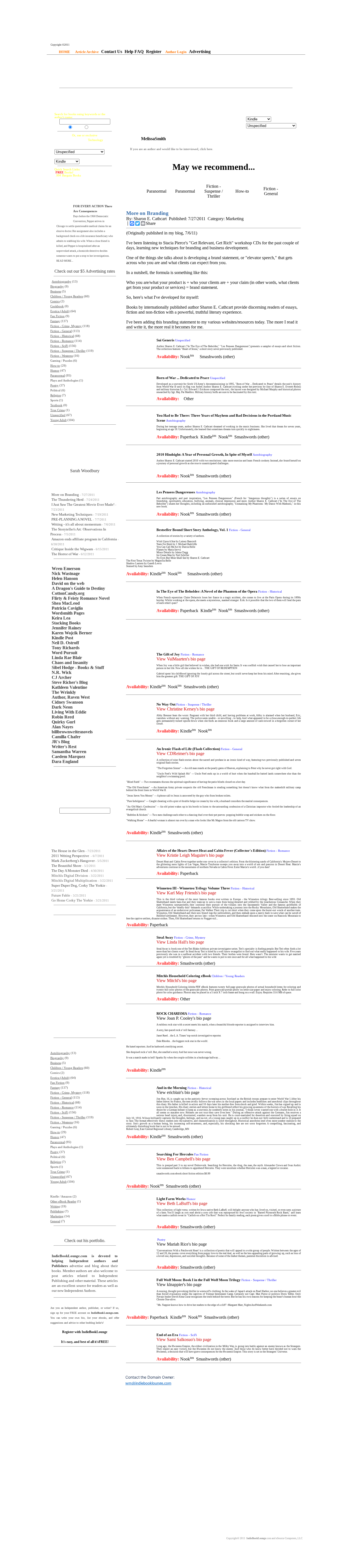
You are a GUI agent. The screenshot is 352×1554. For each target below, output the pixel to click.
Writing (55, 1206)
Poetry (54, 385)
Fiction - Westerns (61, 355)
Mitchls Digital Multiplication (74, 880)
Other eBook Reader (63, 1201)
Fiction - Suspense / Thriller (68, 350)
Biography (57, 286)
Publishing (57, 1211)
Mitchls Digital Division (69, 875)
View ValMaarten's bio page (180, 659)
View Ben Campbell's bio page (183, 1159)
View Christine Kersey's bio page (185, 709)
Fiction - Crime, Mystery (66, 326)
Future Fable (60, 895)
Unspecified (57, 415)
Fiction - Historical (62, 336)
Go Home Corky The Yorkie (72, 900)
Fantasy (55, 321)
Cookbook (57, 306)
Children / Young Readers (66, 296)
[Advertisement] (176, 72)
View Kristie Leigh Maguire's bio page (190, 855)
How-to (55, 365)
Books (77, 127)
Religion (55, 395)
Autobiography (61, 281)
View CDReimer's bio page (180, 753)
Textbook (56, 405)
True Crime (57, 410)
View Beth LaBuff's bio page (181, 1203)
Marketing (57, 1216)
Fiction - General (61, 331)
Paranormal (57, 375)
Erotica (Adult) (60, 311)
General (55, 1221)
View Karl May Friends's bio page (186, 893)
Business (55, 291)
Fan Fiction (57, 316)
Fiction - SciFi (59, 345)
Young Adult (58, 420)
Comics (55, 301)
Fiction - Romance (62, 340)
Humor (54, 370)
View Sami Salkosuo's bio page (183, 1339)
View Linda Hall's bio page (180, 942)
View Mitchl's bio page (176, 980)
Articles (94, 127)
